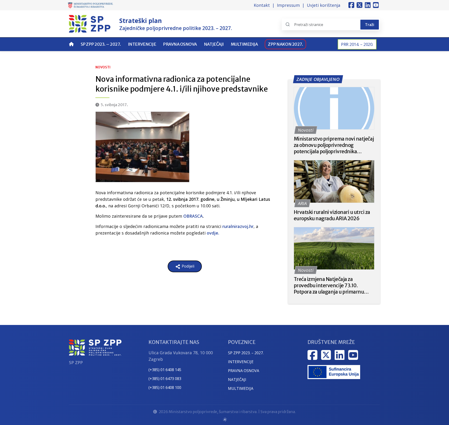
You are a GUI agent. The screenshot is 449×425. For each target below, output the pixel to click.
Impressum (288, 5)
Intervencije (142, 44)
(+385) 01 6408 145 (164, 369)
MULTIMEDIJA (240, 388)
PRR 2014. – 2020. (357, 44)
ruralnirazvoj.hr (237, 226)
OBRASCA (193, 216)
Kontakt (262, 5)
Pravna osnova (180, 44)
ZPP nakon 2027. (285, 44)
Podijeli (187, 266)
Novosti (102, 67)
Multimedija (244, 44)
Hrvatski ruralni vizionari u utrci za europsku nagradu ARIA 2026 (332, 215)
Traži (369, 24)
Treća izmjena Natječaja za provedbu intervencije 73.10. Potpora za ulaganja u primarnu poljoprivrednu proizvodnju (329, 285)
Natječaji (214, 44)
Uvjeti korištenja (323, 5)
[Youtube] (376, 5)
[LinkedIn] (368, 5)
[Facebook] (351, 5)
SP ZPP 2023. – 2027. (101, 44)
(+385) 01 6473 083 (164, 378)
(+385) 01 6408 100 (164, 387)
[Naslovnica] (71, 44)
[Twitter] (359, 5)
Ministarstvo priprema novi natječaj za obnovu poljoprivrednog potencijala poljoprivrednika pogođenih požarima (334, 145)
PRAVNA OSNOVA (243, 370)
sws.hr (224, 419)
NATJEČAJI (237, 379)
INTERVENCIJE (240, 361)
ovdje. (213, 233)
